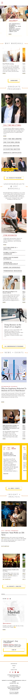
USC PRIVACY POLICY (14, 685)
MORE (10, 34)
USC (14, 667)
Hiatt (24, 573)
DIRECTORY (14, 669)
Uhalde (10, 574)
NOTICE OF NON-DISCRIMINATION (14, 687)
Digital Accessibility (14, 693)
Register (5, 473)
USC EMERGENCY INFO (14, 689)
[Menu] (2, 3)
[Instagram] (8, 598)
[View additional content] (26, 618)
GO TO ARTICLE (5, 546)
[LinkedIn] (10, 598)
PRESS (14, 665)
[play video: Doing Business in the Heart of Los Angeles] (14, 315)
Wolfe (3, 537)
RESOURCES (14, 663)
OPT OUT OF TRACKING (14, 692)
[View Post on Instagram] (13, 611)
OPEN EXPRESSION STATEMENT (14, 688)
